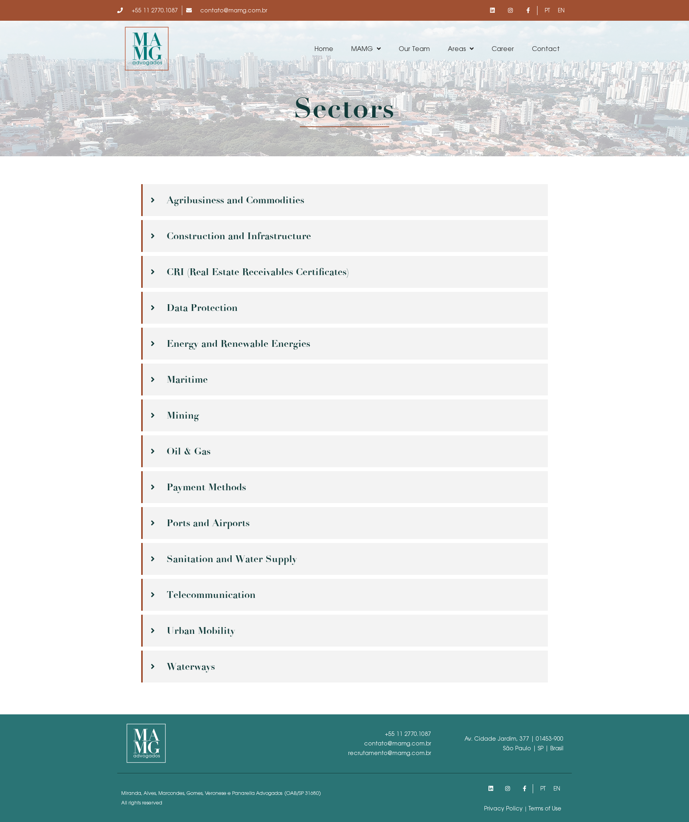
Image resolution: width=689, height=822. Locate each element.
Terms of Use (545, 808)
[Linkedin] (493, 11)
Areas (457, 49)
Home (324, 49)
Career (503, 49)
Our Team (414, 49)
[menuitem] (547, 10)
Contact (546, 49)
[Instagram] (510, 11)
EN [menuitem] (561, 10)
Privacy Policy (503, 808)
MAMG (362, 49)
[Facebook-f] (528, 11)
